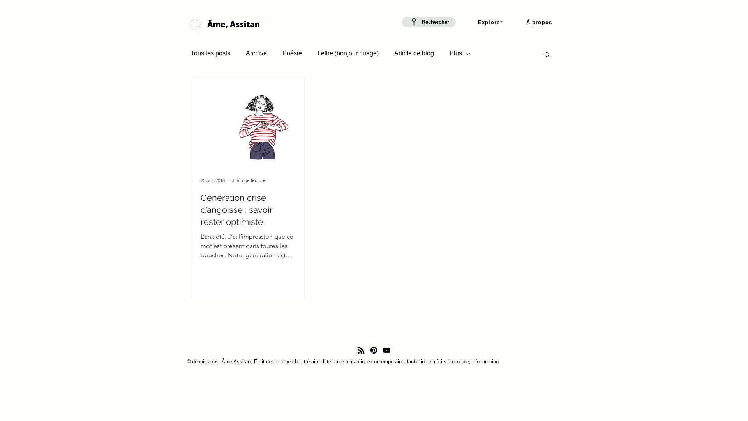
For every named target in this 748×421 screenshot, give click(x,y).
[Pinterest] (373, 350)
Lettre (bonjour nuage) (348, 54)
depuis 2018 (204, 362)
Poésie (292, 54)
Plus (456, 54)
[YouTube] (386, 350)
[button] (490, 23)
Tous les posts (210, 54)
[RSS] (360, 350)
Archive (256, 54)
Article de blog (414, 54)
